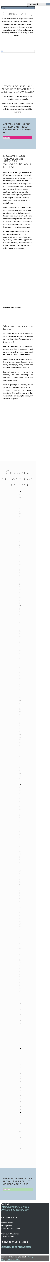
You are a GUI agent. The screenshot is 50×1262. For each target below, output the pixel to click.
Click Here (6, 138)
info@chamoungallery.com (15, 1207)
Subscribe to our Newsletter (16, 1247)
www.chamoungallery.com (15, 1209)
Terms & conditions (13, 1260)
